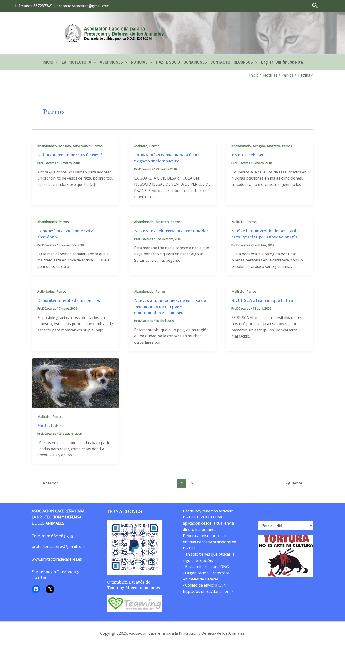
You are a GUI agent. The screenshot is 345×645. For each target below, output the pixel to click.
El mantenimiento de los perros (68, 300)
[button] (62, 5)
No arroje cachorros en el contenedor (171, 231)
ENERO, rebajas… (249, 155)
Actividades (45, 291)
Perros (97, 146)
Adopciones (82, 146)
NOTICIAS (139, 62)
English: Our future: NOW (282, 62)
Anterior (48, 483)
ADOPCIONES (111, 62)
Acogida (65, 146)
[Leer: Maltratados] (75, 382)
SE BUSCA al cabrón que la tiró (262, 300)
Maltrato (140, 146)
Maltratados (49, 425)
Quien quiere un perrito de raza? (70, 155)
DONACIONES (195, 62)
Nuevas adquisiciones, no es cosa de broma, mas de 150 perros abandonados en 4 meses (170, 306)
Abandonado (47, 146)
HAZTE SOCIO (168, 62)
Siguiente (296, 483)
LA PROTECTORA (76, 62)
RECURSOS (243, 62)
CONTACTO (220, 62)
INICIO (48, 62)
